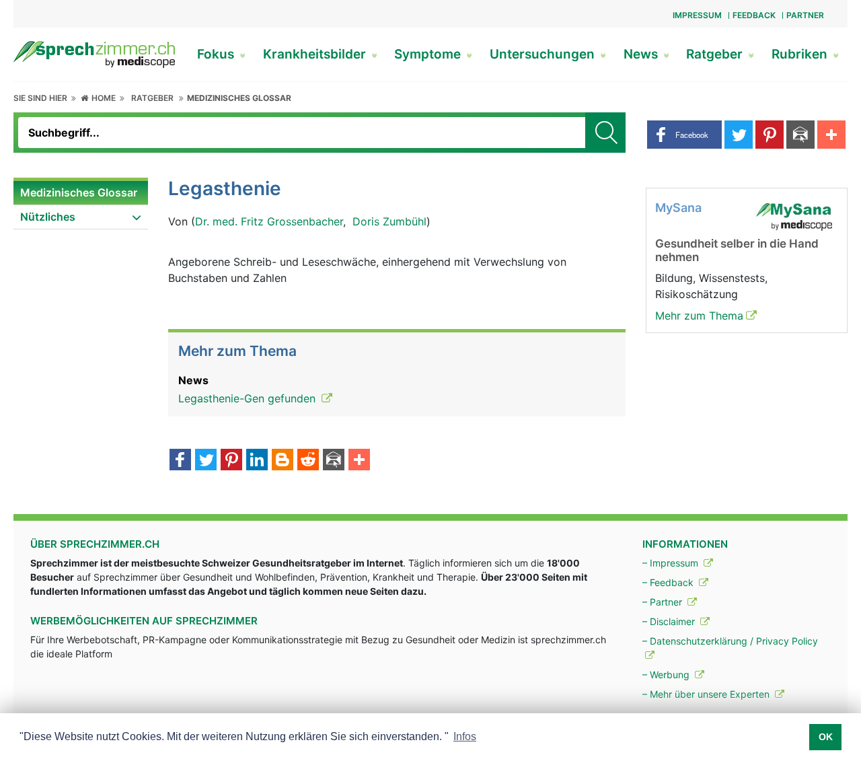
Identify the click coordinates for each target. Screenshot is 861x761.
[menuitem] (80, 193)
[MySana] (794, 215)
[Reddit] (308, 461)
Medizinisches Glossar (239, 98)
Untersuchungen (544, 54)
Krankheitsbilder (316, 54)
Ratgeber (716, 54)
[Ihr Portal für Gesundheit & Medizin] (94, 53)
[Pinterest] (231, 461)
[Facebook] (180, 461)
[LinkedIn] (257, 461)
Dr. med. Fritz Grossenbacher (269, 221)
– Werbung (667, 674)
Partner (805, 15)
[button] (684, 134)
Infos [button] (464, 736)
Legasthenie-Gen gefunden (248, 398)
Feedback (754, 15)
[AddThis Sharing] (359, 461)
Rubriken (801, 54)
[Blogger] (282, 461)
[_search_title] (605, 132)
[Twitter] (206, 461)
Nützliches (47, 216)
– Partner (663, 602)
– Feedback (669, 582)
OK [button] (826, 736)
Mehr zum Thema (699, 315)
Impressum (697, 15)
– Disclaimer (670, 621)
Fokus (217, 54)
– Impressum (671, 563)
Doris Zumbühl (389, 221)
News (642, 54)
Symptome (429, 54)
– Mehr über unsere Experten (707, 694)
